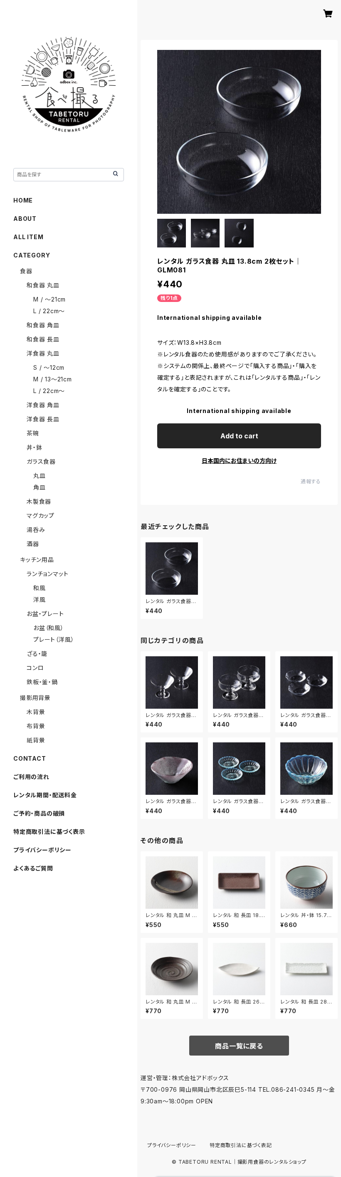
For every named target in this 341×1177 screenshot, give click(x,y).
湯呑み (36, 529)
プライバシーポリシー (42, 849)
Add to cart (239, 436)
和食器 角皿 (43, 325)
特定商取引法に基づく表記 (241, 1145)
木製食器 (39, 501)
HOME (23, 200)
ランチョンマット (47, 573)
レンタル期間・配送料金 (45, 795)
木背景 (36, 711)
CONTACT (29, 758)
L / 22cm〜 (49, 310)
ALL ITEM (28, 236)
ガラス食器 (41, 461)
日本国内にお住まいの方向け (239, 460)
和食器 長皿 (43, 339)
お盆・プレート (45, 613)
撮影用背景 (35, 697)
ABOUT (25, 218)
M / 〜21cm (49, 299)
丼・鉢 (34, 447)
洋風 (39, 599)
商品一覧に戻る (239, 1046)
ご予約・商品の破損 (39, 813)
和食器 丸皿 (43, 285)
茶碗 (33, 433)
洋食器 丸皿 (43, 353)
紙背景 (36, 740)
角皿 (39, 487)
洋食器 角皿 (43, 404)
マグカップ (40, 515)
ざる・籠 (37, 653)
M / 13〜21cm (52, 379)
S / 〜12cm (48, 367)
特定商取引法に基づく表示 (49, 831)
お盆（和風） (48, 627)
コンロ (35, 667)
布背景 (36, 725)
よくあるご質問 (33, 868)
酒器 (33, 543)
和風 (39, 587)
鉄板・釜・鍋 (42, 681)
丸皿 (39, 475)
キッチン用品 (37, 559)
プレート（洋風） (53, 639)
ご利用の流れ (31, 776)
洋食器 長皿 (43, 419)
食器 (26, 270)
